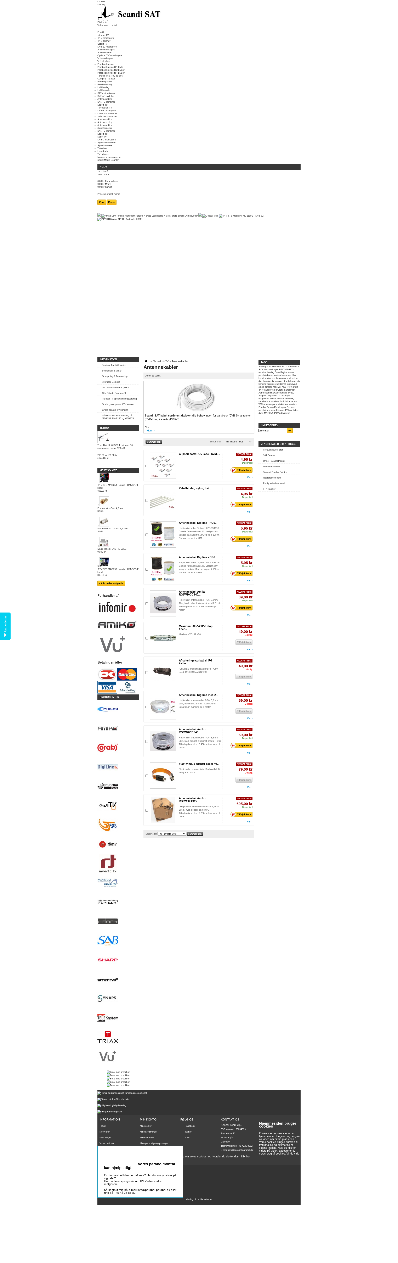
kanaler (262, 378)
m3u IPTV (287, 387)
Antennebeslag (104, 122)
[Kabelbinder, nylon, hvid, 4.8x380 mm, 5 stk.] (163, 500)
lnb (297, 366)
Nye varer (105, 1131)
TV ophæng (103, 154)
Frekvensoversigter (273, 449)
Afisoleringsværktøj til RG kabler (195, 662)
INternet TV (282, 410)
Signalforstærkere (106, 142)
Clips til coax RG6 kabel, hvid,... (199, 454)
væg (274, 390)
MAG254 (268, 413)
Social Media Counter (108, 160)
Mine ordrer (146, 1126)
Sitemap (104, 1155)
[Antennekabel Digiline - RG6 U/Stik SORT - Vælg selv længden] (163, 534)
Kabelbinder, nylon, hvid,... (196, 488)
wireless (275, 401)
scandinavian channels (276, 392)
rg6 (294, 390)
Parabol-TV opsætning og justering (119, 398)
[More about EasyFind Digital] (118, 786)
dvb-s (295, 410)
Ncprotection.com (272, 477)
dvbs (260, 413)
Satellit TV (102, 44)
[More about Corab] (118, 748)
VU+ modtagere (105, 58)
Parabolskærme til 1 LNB (110, 67)
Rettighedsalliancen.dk (274, 483)
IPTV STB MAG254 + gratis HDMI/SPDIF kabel (118, 488)
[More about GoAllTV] (118, 806)
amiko (261, 366)
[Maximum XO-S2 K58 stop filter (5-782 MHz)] (163, 638)
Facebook (190, 1126)
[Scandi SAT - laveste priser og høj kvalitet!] (129, 13)
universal (274, 384)
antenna (293, 401)
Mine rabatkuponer (149, 1149)
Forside (101, 32)
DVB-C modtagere (106, 139)
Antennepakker (105, 119)
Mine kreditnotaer (148, 1131)
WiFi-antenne (265, 404)
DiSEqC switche (105, 96)
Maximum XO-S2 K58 (190, 634)
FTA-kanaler (269, 489)
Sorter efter (215, 441)
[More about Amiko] (118, 728)
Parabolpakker (104, 81)
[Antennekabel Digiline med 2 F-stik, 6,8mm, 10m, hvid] (163, 707)
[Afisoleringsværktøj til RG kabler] (163, 672)
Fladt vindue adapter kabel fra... (199, 763)
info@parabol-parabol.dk (240, 1150)
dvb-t (261, 381)
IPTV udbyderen (282, 413)
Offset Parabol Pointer (274, 461)
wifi (268, 384)
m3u (276, 398)
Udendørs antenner (107, 113)
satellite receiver (273, 387)
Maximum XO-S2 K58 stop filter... (195, 628)
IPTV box (263, 369)
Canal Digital (281, 372)
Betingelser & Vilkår (111, 370)
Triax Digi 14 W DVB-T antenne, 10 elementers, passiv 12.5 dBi (115, 446)
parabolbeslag (290, 378)
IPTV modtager (282, 395)
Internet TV (103, 35)
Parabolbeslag (104, 84)
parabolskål (278, 404)
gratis (267, 381)
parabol (269, 366)
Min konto (148, 1119)
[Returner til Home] (146, 361)
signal (283, 407)
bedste (272, 410)
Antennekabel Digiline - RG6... (198, 522)
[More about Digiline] (118, 767)
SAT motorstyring (106, 93)
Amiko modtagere (106, 49)
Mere (150, 430)
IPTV (284, 366)
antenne (292, 366)
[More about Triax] (118, 1037)
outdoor (293, 404)
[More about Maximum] (118, 883)
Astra (261, 392)
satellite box (264, 401)
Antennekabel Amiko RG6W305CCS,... (192, 800)
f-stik (282, 401)
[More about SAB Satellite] (118, 941)
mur (287, 404)
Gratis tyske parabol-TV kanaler (118, 404)
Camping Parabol (106, 78)
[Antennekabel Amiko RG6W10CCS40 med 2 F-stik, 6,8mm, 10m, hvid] (163, 603)
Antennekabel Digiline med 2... (198, 695)
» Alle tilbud (102, 458)
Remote (291, 407)
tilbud (294, 375)
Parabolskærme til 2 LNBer (111, 70)
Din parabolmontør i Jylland (115, 387)
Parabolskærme (105, 64)
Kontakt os (105, 1149)
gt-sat (286, 381)
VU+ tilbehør (103, 61)
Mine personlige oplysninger (154, 1143)
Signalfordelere (104, 128)
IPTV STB (284, 369)
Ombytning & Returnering (114, 376)
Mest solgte (108, 470)
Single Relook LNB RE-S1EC (111, 550)
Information (108, 359)
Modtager (273, 369)
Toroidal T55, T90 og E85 (110, 75)
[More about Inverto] (118, 863)
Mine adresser (147, 1137)
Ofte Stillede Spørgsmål (114, 393)
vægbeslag (277, 378)
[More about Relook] (118, 921)
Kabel (277, 407)
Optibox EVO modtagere (109, 55)
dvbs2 (291, 392)
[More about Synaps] (118, 998)
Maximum (286, 375)
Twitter (188, 1131)
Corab (283, 384)
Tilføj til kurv (244, 470)
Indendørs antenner (107, 116)
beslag (270, 372)
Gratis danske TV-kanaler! (115, 410)
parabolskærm (265, 375)
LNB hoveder (104, 90)
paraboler (263, 410)
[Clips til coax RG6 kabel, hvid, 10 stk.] (163, 466)
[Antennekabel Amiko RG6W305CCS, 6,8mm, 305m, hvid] (163, 810)
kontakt (101, 1)
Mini (272, 398)
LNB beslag (103, 87)
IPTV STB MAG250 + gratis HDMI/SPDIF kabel (118, 572)
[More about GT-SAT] (118, 825)
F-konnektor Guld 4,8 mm (110, 509)
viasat (291, 372)
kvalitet (277, 375)
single (261, 387)
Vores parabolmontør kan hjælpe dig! (139, 1166)
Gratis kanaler (284, 390)
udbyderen (263, 398)
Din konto (102, 22)
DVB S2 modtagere (107, 46)
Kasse (111, 202)
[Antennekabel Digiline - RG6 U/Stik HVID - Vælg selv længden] (163, 569)
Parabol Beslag (266, 407)
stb (273, 395)
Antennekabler (104, 99)
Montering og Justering (108, 157)
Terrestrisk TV (104, 107)
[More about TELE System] (118, 1018)
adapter (262, 395)
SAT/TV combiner (106, 102)
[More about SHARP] (118, 960)
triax (269, 378)
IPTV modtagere (105, 38)
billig (269, 395)
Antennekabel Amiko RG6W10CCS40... (192, 593)
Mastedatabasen (271, 466)
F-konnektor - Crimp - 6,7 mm (112, 530)
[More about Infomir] (118, 844)
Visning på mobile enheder (199, 1199)
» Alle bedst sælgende (111, 583)
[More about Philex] (118, 709)
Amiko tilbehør (104, 52)
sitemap (101, 4)
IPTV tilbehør (103, 41)
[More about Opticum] (118, 902)
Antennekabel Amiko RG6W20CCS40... (192, 731)
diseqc (292, 381)
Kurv (104, 167)
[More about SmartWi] (118, 979)
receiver (277, 366)
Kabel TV (102, 136)
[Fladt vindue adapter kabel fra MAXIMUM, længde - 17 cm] (163, 775)
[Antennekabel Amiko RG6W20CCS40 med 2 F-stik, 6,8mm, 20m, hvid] (163, 741)
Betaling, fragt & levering (114, 365)
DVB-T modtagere (106, 110)
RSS (187, 1137)
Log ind (113, 25)
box (290, 410)
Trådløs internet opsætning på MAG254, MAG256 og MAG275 (118, 417)
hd (286, 401)
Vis (248, 477)
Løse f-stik (102, 105)
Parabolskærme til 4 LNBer (111, 73)
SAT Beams (269, 455)
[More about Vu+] (118, 1056)
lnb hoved (292, 384)
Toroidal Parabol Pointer (275, 472)
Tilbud (104, 427)
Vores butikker (107, 1143)
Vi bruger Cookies (111, 382)
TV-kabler (102, 148)
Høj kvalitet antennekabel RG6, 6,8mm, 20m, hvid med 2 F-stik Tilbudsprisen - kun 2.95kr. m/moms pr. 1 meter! (198, 703)
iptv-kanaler (276, 381)
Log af (143, 1153)
